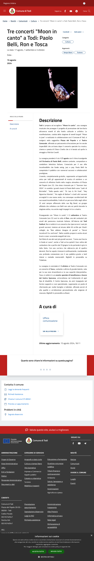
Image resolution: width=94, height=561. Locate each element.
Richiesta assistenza (32, 520)
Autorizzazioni (53, 488)
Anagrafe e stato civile (33, 459)
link (69, 547)
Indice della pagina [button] (16, 116)
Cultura (34, 21)
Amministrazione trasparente (54, 506)
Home (5, 21)
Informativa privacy (55, 515)
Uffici (3, 467)
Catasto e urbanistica (32, 478)
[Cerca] (89, 11)
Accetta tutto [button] (38, 551)
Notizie (73, 459)
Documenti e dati (8, 484)
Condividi (66, 32)
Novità (13, 21)
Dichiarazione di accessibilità (53, 526)
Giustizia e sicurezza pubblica (55, 465)
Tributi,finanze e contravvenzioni (53, 472)
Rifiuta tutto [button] (56, 551)
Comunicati (23, 21)
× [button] (91, 535)
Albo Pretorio (52, 511)
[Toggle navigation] (4, 10)
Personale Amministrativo (11, 480)
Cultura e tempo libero (33, 463)
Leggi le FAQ (29, 515)
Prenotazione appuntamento (30, 506)
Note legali (51, 520)
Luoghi (73, 479)
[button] (47, 556)
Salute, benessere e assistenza (55, 483)
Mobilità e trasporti (31, 485)
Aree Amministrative (9, 463)
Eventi (73, 483)
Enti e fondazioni (7, 472)
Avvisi (72, 467)
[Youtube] (70, 11)
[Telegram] (75, 11)
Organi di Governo (8, 459)
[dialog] (47, 547)
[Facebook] (64, 11)
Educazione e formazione (57, 459)
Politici (4, 476)
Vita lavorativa (30, 467)
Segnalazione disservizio (33, 511)
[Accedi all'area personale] (84, 3)
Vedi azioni (78, 32)
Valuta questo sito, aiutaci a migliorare (49, 430)
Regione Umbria (9, 3)
